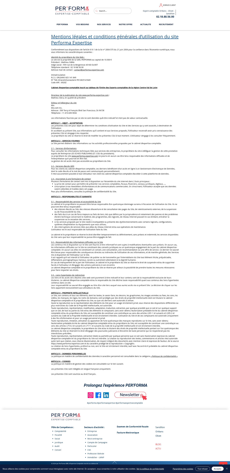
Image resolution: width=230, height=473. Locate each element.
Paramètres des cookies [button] (183, 468)
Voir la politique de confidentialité (150, 468)
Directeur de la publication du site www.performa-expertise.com (80, 95)
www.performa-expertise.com (85, 156)
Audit (57, 446)
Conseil (58, 450)
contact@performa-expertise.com (89, 70)
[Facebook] (98, 395)
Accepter (217, 468)
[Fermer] (226, 469)
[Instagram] (90, 395)
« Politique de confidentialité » (164, 356)
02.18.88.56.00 (165, 16)
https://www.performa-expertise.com (67, 343)
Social (57, 438)
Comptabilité (60, 431)
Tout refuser (203, 468)
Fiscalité (58, 435)
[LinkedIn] (106, 395)
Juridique (59, 442)
